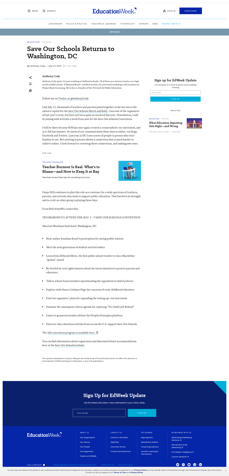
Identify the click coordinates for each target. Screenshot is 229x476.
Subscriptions (147, 438)
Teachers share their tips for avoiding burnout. (66, 177)
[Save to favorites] (30, 84)
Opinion (143, 24)
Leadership (55, 24)
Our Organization (87, 438)
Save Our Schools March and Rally (87, 111)
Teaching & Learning (103, 24)
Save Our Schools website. (70, 345)
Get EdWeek (146, 432)
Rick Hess (153, 132)
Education (33, 42)
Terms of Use (107, 465)
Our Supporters (86, 451)
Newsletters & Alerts (149, 442)
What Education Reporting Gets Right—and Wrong (165, 124)
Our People (85, 447)
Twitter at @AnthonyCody (73, 98)
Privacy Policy (126, 465)
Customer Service (118, 447)
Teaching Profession (52, 162)
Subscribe (191, 11)
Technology (127, 24)
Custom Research (179, 457)
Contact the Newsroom (121, 451)
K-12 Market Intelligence (181, 452)
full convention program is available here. (71, 332)
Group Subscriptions (150, 447)
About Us (84, 432)
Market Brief (170, 24)
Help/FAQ (115, 442)
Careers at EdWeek (88, 456)
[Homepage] (114, 11)
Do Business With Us (181, 432)
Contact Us (116, 432)
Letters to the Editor (119, 438)
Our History (85, 442)
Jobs (155, 24)
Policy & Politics (76, 24)
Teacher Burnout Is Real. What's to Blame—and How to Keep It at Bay (71, 169)
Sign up (142, 413)
